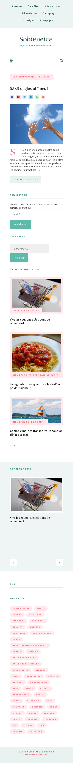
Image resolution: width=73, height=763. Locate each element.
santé (16, 701)
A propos (17, 6)
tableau (49, 713)
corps (17, 639)
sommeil (37, 707)
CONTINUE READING (25, 179)
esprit (17, 651)
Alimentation (29, 13)
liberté (41, 670)
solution (19, 707)
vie (14, 725)
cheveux (35, 627)
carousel (38, 621)
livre (16, 676)
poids (29, 688)
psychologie (21, 694)
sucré (33, 713)
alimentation (21, 608)
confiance (19, 633)
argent (17, 615)
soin (49, 701)
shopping (33, 701)
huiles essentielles (26, 664)
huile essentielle (24, 658)
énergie (18, 731)
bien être (19, 621)
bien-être (35, 615)
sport (54, 707)
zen (42, 725)
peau (16, 688)
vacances (50, 719)
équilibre (36, 731)
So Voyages (46, 20)
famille (33, 651)
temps (17, 719)
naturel (18, 682)
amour (41, 608)
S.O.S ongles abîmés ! (29, 88)
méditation (33, 676)
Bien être (33, 6)
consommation (42, 633)
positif (45, 688)
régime (40, 694)
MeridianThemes (36, 754)
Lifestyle (28, 20)
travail (32, 719)
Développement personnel (30, 645)
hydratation (21, 670)
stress (17, 713)
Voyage (27, 725)
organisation (39, 682)
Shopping (48, 13)
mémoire (53, 676)
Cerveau (18, 627)
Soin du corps (52, 6)
